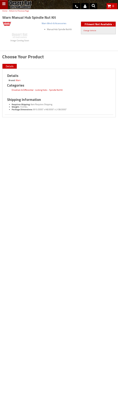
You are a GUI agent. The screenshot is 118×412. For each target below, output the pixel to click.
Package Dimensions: (22, 109)
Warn (18, 80)
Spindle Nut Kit (56, 89)
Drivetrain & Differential (22, 89)
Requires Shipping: (21, 104)
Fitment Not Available (98, 24)
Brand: (12, 80)
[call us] (76, 6)
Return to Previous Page (19, 11)
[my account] (85, 6)
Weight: (16, 106)
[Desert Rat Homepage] (20, 5)
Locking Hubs (41, 89)
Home (4, 11)
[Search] (93, 6)
